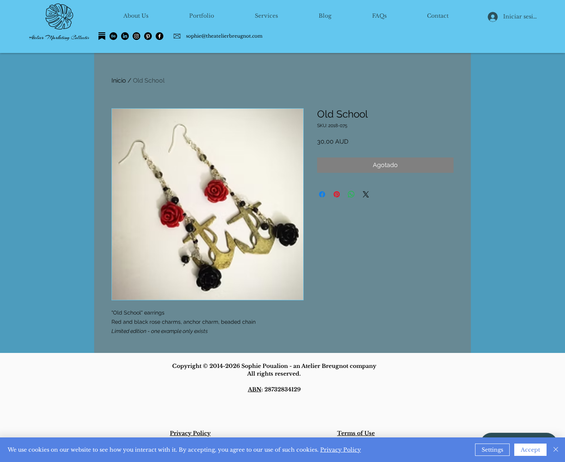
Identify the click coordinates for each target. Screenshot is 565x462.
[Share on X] (366, 194)
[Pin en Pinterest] (336, 194)
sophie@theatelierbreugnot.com (224, 36)
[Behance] (113, 36)
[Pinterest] (148, 36)
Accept (530, 449)
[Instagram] (136, 36)
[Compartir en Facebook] (322, 194)
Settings (492, 449)
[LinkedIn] (125, 36)
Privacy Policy (340, 449)
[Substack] (102, 36)
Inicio (118, 80)
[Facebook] (159, 36)
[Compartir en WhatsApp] (351, 194)
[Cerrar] (555, 450)
